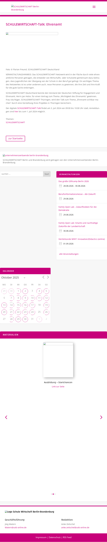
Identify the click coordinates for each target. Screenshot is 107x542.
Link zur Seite (54, 386)
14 (11, 305)
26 (46, 311)
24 (32, 311)
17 (32, 305)
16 (25, 305)
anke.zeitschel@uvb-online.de (75, 527)
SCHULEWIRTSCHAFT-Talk (29, 108)
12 (46, 297)
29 (4, 290)
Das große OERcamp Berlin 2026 (74, 181)
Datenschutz (55, 537)
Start (47, 174)
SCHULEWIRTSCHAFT (15, 122)
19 (46, 305)
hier (16, 111)
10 (32, 297)
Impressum (41, 537)
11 (39, 297)
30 (11, 290)
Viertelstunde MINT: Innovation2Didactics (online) (82, 239)
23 (25, 311)
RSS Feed (67, 537)
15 (18, 305)
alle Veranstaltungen (69, 254)
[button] (6, 417)
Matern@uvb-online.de (15, 527)
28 (11, 319)
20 (4, 311)
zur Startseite (15, 138)
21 (11, 311)
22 (18, 311)
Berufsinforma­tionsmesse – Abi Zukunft (77, 194)
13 (4, 305)
